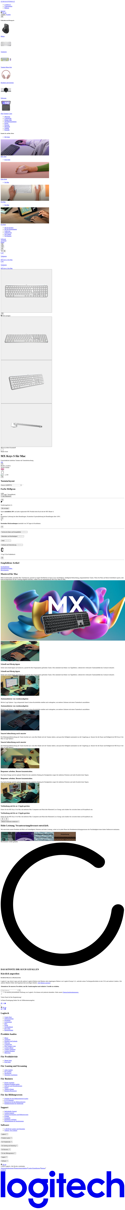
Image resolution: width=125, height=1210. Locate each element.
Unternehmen (8, 6)
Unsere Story (8, 1017)
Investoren (7, 1020)
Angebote (3, 240)
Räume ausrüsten (9, 1082)
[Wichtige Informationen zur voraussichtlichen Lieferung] (2, 518)
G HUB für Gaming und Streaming (14, 1129)
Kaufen (3, 14)
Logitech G (7, 4)
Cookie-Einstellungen (34, 1168)
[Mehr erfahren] (2, 450)
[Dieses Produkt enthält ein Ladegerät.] (2, 477)
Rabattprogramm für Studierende (13, 1103)
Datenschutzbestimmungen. (71, 992)
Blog (5, 1023)
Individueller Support (10, 1111)
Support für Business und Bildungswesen (16, 1114)
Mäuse (6, 1038)
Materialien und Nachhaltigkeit (9, 536)
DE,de (4, 13)
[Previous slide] (2, 819)
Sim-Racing (7, 1073)
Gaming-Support (9, 1113)
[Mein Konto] (2, 249)
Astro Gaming (8, 1070)
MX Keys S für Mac (7, 260)
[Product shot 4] (26, 425)
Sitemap (43, 1168)
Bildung (6, 8)
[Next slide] (6, 819)
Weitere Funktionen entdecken (9, 821)
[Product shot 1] (26, 291)
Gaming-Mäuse (8, 1048)
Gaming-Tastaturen (9, 1049)
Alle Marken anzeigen (44, 983)
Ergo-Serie (7, 1062)
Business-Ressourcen (10, 1091)
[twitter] (3, 1003)
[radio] (1, 493)
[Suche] (2, 244)
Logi (2, 253)
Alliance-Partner (9, 1089)
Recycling (7, 1028)
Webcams (7, 1043)
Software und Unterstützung (8, 545)
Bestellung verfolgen (10, 1119)
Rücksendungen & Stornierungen (14, 1121)
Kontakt (6, 1116)
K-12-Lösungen (9, 1100)
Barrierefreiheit (8, 1030)
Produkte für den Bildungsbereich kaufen (16, 1098)
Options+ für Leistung (10, 1130)
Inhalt (2, 540)
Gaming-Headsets (9, 1051)
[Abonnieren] (19, 990)
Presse (6, 1025)
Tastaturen (4, 256)
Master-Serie (8, 1060)
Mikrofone (7, 1052)
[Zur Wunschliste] (2, 314)
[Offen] (4, 251)
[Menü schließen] (2, 17)
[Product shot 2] (26, 338)
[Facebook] (5, 1003)
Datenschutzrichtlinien (20, 1168)
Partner (6, 1087)
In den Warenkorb (6, 496)
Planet (2, 242)
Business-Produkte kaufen (11, 1084)
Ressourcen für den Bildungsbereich (14, 1102)
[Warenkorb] (2, 251)
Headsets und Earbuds (10, 1041)
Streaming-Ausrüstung (10, 1075)
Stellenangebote (9, 1018)
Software (3, 239)
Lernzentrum (8, 1022)
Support (3, 11)
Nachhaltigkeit (8, 1027)
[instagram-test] (2, 1003)
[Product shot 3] (26, 381)
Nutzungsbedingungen (7, 1168)
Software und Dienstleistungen (13, 1086)
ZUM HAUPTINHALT (8, 1)
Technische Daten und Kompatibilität (11, 532)
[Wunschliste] (2, 246)
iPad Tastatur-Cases (10, 1046)
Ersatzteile (7, 1118)
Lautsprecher (8, 1044)
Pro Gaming (7, 1071)
